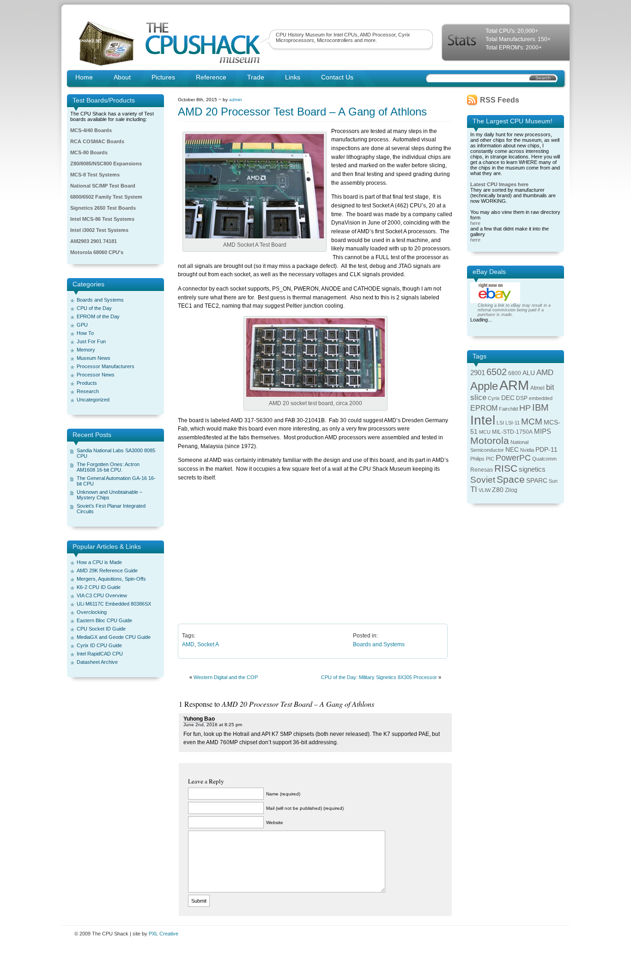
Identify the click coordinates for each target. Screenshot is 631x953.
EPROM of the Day (98, 316)
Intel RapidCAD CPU (100, 653)
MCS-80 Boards (89, 152)
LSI (500, 422)
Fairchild (508, 409)
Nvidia (527, 450)
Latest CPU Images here (499, 184)
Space (511, 479)
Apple (484, 386)
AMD (188, 644)
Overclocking (92, 612)
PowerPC (513, 457)
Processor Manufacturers (105, 366)
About (122, 77)
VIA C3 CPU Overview (102, 595)
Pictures (163, 77)
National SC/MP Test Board (102, 185)
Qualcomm (544, 458)
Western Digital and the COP (226, 677)
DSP (522, 398)
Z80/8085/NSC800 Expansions (106, 163)
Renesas (481, 470)
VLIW (485, 490)
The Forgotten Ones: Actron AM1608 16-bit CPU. (108, 467)
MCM (531, 421)
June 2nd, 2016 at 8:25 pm (212, 724)
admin (235, 99)
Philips (477, 458)
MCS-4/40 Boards (91, 130)
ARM (514, 385)
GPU (82, 325)
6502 (496, 372)
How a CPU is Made (99, 562)
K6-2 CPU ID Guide (99, 587)
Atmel (537, 388)
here (475, 223)
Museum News (93, 358)
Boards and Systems (100, 300)
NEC (512, 449)
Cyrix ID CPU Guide (99, 645)
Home (84, 77)
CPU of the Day (94, 308)
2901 (477, 372)
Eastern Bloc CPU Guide (104, 620)
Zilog (511, 490)
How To (85, 333)
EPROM (484, 408)
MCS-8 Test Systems (95, 174)
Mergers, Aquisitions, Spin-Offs (111, 579)
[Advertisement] (315, 552)
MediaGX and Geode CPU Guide (114, 637)
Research (88, 391)
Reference (211, 77)
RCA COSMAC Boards (97, 141)
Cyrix (494, 398)
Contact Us (337, 77)
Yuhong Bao (199, 719)
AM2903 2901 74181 (93, 241)
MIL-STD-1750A (512, 432)
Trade (255, 77)
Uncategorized (93, 399)
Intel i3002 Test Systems (99, 230)
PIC (490, 458)
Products (87, 383)
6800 (514, 373)
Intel (482, 420)
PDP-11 (546, 449)
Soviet (482, 480)
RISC (505, 468)
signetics (532, 469)
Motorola (489, 440)
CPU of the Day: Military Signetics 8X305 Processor (379, 677)
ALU (528, 373)
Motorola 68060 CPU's (96, 252)
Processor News (96, 374)
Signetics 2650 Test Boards (103, 208)
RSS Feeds (499, 100)
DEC (508, 398)
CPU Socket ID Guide (101, 628)
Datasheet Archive (97, 662)
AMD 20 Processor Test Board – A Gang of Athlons (302, 111)
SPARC (536, 480)
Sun (553, 481)
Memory (86, 349)
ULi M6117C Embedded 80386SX (114, 604)
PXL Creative (163, 933)
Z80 (498, 489)
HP (525, 408)
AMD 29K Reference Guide (107, 570)
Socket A (208, 644)
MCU (485, 432)
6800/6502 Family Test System (106, 197)
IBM (540, 407)
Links (292, 77)
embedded (540, 398)
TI (473, 489)
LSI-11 (512, 422)
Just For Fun (91, 341)
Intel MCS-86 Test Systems (102, 219)
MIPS (542, 431)
